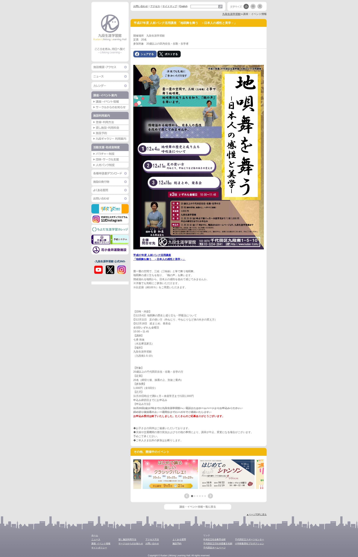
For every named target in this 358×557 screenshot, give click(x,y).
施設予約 (176, 543)
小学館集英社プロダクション (249, 543)
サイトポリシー (99, 547)
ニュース (95, 539)
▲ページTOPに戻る (256, 514)
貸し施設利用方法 (127, 539)
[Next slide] (210, 495)
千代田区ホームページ (214, 547)
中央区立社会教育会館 (214, 539)
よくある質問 (179, 539)
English (183, 6)
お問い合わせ (140, 6)
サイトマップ (169, 6)
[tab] (192, 496)
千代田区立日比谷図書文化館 (217, 543)
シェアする (147, 54)
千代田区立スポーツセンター (249, 539)
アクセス (155, 6)
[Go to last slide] (186, 495)
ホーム (94, 535)
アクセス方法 (152, 539)
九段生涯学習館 (231, 13)
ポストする (171, 54)
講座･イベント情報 (100, 543)
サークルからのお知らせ (130, 543)
